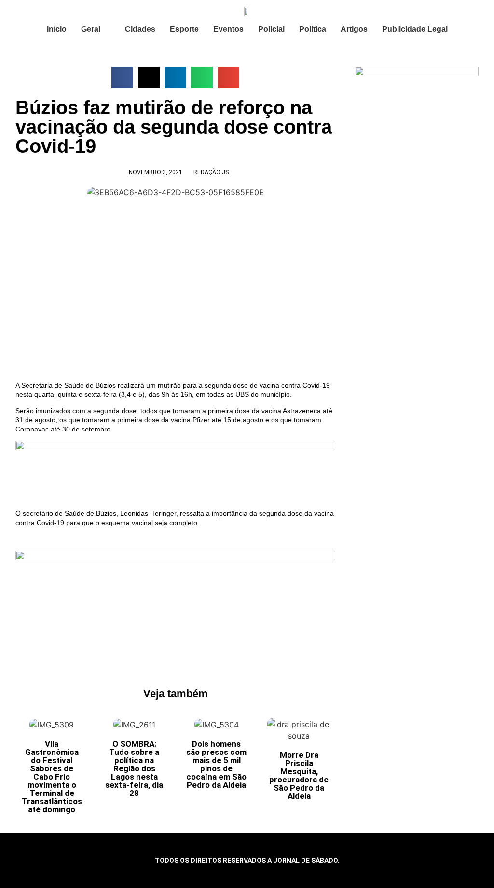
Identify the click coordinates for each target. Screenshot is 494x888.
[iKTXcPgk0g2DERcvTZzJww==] (175, 448)
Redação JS (211, 172)
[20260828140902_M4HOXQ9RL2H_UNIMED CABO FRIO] (175, 558)
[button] (122, 77)
